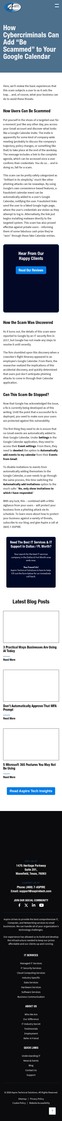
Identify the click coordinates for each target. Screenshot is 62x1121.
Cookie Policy (19, 1102)
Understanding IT (31, 1055)
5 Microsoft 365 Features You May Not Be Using (29, 766)
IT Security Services (31, 968)
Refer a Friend (31, 1038)
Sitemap (22, 1098)
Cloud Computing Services (31, 972)
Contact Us (31, 1070)
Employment (31, 1033)
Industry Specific (31, 977)
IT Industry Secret (31, 1023)
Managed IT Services (31, 963)
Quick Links (31, 1047)
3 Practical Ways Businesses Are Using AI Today (30, 649)
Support (31, 1074)
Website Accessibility (39, 1102)
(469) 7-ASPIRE (35, 887)
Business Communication (31, 996)
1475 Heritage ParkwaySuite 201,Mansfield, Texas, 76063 (31, 869)
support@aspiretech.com (35, 891)
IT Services (31, 955)
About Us (31, 1006)
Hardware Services (31, 987)
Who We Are (31, 1014)
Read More (9, 659)
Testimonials (31, 1028)
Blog (31, 1065)
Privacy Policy (37, 1098)
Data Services (31, 982)
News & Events (31, 1060)
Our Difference (31, 1019)
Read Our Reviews (31, 270)
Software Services (31, 992)
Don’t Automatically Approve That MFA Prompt (30, 707)
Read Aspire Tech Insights (31, 791)
